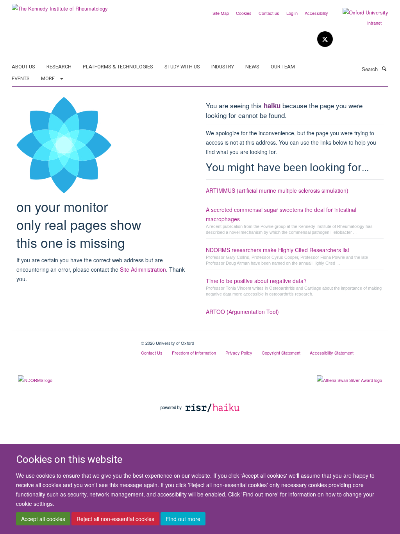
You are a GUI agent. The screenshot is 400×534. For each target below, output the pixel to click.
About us (23, 66)
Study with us (182, 66)
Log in (292, 13)
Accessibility (316, 13)
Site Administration (143, 269)
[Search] (384, 68)
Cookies (244, 13)
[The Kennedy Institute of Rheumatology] (60, 5)
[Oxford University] (359, 12)
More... (50, 78)
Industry (222, 66)
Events (21, 78)
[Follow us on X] (325, 39)
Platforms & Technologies (118, 66)
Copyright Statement (281, 352)
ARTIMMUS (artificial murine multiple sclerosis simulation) (277, 190)
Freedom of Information (194, 352)
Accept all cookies (43, 519)
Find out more (183, 519)
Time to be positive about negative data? (256, 281)
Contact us (269, 13)
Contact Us (151, 352)
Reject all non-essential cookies (115, 519)
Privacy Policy (238, 352)
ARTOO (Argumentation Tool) (242, 311)
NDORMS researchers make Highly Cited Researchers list (277, 250)
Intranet (374, 23)
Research (58, 66)
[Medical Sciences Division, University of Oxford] (70, 340)
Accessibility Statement (332, 352)
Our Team (283, 66)
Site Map (220, 13)
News (252, 66)
